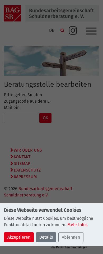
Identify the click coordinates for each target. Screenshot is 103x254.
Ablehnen (71, 237)
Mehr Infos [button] (77, 224)
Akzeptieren (18, 237)
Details (46, 237)
